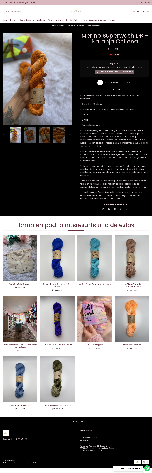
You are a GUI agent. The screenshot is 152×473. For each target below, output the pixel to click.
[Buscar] (3, 11)
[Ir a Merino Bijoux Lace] (132, 319)
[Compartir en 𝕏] (109, 209)
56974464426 (85, 440)
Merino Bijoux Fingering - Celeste (95, 284)
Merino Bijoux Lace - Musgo (57, 405)
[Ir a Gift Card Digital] (94, 319)
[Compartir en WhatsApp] (115, 209)
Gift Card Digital (95, 344)
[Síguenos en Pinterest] (26, 439)
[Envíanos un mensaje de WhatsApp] (147, 468)
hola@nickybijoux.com (88, 437)
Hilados (62, 25)
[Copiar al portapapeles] (126, 209)
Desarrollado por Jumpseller (37, 463)
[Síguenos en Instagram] (12, 439)
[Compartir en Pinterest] (121, 209)
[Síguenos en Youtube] (19, 439)
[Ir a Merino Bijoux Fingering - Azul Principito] (57, 258)
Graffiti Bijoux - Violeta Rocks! (57, 344)
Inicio (54, 25)
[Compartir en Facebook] (103, 209)
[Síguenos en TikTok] (22, 439)
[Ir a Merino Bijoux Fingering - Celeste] (94, 258)
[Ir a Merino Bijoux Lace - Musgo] (57, 379)
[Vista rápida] (33, 258)
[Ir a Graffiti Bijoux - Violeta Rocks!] (57, 319)
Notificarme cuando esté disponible (116, 72)
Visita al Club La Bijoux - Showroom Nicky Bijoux (20, 346)
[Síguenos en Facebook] (15, 439)
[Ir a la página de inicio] (76, 11)
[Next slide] (70, 135)
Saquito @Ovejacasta (20, 284)
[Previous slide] (4, 135)
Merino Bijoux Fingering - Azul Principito (57, 285)
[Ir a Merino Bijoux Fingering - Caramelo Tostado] (132, 258)
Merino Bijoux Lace (132, 344)
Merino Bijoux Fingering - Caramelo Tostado (132, 285)
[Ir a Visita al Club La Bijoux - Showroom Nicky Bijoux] (20, 319)
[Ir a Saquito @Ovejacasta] (20, 258)
